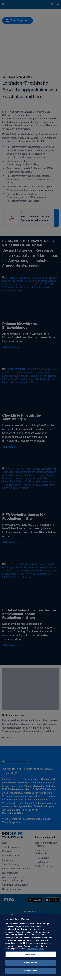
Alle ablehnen (30, 962)
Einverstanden (30, 970)
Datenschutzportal (35, 948)
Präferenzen (30, 954)
